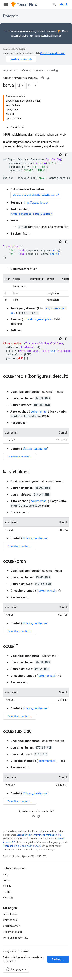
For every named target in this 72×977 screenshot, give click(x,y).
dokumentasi (18, 35)
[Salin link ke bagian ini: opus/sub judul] (36, 732)
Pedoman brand (12, 931)
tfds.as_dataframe (35, 448)
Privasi (25, 951)
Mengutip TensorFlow (15, 937)
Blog (5, 874)
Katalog (53, 70)
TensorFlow (9, 70)
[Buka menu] (6, 4)
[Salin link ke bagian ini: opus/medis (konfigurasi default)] (6, 382)
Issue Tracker (10, 914)
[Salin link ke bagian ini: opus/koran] (29, 561)
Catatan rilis (10, 919)
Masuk (64, 4)
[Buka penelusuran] (54, 4)
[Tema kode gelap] (60, 155)
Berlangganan (60, 959)
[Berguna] (42, 78)
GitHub (7, 886)
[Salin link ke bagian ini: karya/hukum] (32, 472)
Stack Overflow (12, 925)
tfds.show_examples (37, 319)
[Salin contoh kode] (66, 155)
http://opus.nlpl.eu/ (36, 202)
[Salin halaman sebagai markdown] (30, 85)
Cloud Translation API (52, 53)
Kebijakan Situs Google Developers (22, 845)
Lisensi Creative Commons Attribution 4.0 (39, 834)
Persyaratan (10, 951)
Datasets (11, 16)
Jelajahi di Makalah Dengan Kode (36, 195)
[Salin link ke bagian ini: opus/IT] (21, 646)
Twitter (7, 892)
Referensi (25, 70)
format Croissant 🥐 (49, 31)
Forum (7, 880)
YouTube (8, 898)
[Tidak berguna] (48, 78)
